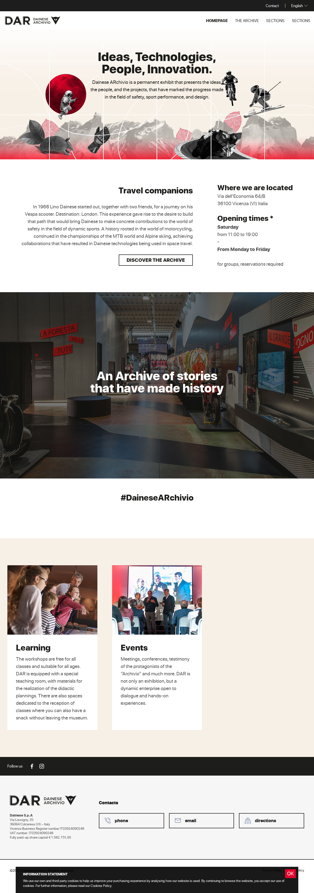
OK (290, 873)
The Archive (247, 20)
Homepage (217, 20)
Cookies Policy (101, 885)
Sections (275, 20)
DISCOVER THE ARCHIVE (156, 259)
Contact (272, 5)
